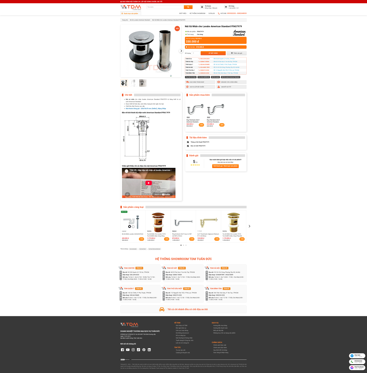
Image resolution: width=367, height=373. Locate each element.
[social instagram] (133, 350)
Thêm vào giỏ (237, 53)
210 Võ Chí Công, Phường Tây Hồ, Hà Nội (227, 67)
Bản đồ (140, 268)
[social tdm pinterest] (144, 350)
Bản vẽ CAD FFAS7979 (198, 146)
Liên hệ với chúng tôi (182, 343)
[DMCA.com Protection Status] (125, 359)
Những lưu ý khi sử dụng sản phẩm (224, 333)
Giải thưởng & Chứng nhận (184, 338)
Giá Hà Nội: (196, 47)
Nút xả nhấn (130, 99)
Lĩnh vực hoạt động (182, 330)
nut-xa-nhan (143, 249)
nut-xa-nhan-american (154, 249)
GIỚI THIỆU (182, 13)
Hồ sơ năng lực (181, 335)
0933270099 (229, 275)
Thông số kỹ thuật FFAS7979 (200, 142)
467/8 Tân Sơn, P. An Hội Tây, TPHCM (226, 61)
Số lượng (188, 53)
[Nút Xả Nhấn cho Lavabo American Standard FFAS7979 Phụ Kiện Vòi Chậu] (150, 50)
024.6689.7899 (204, 67)
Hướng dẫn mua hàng (220, 325)
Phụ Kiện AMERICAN (203, 77)
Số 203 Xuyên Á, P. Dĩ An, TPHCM (225, 58)
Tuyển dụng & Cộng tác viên (184, 340)
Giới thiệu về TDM (181, 325)
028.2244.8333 (204, 58)
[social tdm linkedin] (149, 350)
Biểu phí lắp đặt (218, 330)
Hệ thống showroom (182, 333)
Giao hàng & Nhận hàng (220, 352)
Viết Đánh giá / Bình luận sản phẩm (225, 166)
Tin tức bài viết (180, 350)
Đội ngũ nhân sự (181, 328)
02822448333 (242, 13)
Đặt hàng (214, 53)
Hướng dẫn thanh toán (220, 328)
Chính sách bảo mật (219, 345)
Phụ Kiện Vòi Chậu (191, 77)
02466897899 (220, 275)
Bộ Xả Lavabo (215, 77)
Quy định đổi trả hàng (220, 350)
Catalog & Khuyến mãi (183, 352)
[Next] (181, 51)
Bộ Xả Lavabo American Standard (140, 20)
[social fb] (122, 350)
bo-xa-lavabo (133, 249)
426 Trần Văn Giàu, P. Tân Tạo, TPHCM (226, 73)
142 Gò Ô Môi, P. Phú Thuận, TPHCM (226, 64)
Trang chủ (125, 20)
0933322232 (231, 13)
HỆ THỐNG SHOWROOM (197, 13)
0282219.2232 (204, 70)
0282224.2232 (204, 73)
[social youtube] (128, 350)
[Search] (188, 7)
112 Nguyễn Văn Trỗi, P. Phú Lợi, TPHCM (227, 70)
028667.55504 (204, 61)
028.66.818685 (204, 64)
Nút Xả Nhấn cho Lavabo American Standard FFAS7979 (168, 20)
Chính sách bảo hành (220, 347)
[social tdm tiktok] (138, 350)
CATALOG (212, 13)
